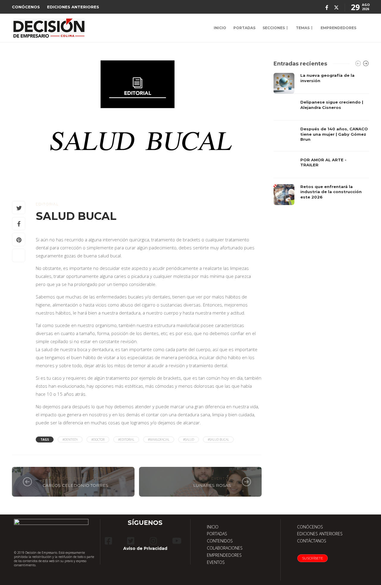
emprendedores (93, 478)
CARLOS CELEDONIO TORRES (75, 485)
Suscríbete (312, 558)
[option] (321, 139)
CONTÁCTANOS (311, 541)
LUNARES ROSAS (212, 485)
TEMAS (303, 28)
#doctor (97, 439)
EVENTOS (216, 562)
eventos (221, 478)
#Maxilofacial (158, 439)
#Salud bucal (218, 439)
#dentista (70, 439)
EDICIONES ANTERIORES (73, 6)
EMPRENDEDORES (338, 28)
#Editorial (126, 439)
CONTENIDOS (220, 541)
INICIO (220, 28)
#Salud (188, 439)
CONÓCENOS (26, 6)
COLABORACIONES (225, 548)
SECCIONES (274, 28)
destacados (57, 478)
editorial (47, 204)
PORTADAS (244, 28)
